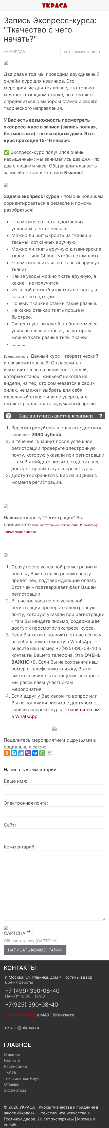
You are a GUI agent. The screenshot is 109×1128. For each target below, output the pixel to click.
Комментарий (19, 846)
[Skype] (14, 753)
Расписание (15, 1066)
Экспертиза (15, 1090)
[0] (105, 5)
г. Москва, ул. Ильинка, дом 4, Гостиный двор (49, 977)
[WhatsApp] (42, 753)
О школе (12, 1054)
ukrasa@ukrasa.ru (22, 1027)
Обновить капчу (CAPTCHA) (31, 940)
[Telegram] (21, 753)
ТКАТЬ (10, 1072)
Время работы (19, 982)
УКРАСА (17, 51)
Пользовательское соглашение (55, 525)
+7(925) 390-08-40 (31, 1004)
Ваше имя (15, 781)
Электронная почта (25, 803)
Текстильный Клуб (22, 1078)
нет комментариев (82, 51)
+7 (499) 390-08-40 (32, 990)
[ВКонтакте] (35, 753)
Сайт (9, 825)
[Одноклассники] (7, 753)
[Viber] (28, 753)
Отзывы (11, 1084)
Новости (12, 1060)
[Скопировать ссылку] (49, 753)
